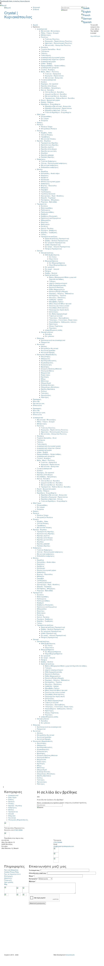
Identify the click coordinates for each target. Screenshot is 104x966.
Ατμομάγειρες (46, 365)
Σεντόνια (44, 206)
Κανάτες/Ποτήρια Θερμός (58, 291)
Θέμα (31, 876)
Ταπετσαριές (46, 55)
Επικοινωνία (37, 405)
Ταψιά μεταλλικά (55, 316)
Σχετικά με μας (38, 403)
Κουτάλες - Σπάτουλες (57, 297)
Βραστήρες (45, 367)
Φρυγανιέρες (46, 395)
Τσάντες (44, 53)
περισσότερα (95, 36)
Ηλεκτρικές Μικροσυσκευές (47, 354)
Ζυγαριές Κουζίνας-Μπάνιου (51, 369)
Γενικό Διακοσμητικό (48, 80)
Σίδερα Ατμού (46, 383)
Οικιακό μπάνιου (47, 332)
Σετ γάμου (45, 118)
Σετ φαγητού (49, 267)
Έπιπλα (39, 169)
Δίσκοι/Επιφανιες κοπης (53, 330)
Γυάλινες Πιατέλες (52, 39)
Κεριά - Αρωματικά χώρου (50, 100)
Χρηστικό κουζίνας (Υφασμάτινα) (57, 238)
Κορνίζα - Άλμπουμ (44, 141)
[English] (86, 11)
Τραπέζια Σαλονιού (48, 194)
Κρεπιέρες (45, 377)
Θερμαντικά (45, 373)
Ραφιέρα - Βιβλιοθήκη (49, 202)
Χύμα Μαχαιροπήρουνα (57, 265)
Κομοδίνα (44, 171)
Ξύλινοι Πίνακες (47, 135)
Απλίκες (44, 346)
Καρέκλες (44, 175)
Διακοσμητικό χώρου (48, 61)
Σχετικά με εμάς (39, 412)
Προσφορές (37, 399)
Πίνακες (40, 131)
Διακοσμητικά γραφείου (50, 68)
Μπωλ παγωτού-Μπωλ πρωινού (60, 304)
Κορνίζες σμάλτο (47, 147)
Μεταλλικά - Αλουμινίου (54, 78)
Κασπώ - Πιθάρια (47, 102)
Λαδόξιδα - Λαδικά (56, 300)
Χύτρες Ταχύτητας (56, 326)
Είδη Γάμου (41, 114)
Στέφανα (44, 120)
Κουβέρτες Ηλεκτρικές (49, 216)
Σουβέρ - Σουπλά (51, 273)
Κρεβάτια (44, 177)
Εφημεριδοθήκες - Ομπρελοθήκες (53, 66)
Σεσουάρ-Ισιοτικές (47, 385)
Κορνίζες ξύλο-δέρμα (49, 86)
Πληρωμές (8, 880)
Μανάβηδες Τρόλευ (56, 302)
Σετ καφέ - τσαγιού (52, 269)
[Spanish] (86, 22)
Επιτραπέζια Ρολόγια (49, 129)
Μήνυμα (32, 881)
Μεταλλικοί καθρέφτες (49, 165)
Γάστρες (52, 281)
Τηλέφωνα (45, 51)
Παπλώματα (45, 210)
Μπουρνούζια (46, 220)
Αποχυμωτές (45, 359)
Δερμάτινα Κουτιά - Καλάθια (56, 94)
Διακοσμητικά (42, 29)
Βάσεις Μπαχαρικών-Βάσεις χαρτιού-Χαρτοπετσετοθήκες (63, 278)
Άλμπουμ (44, 153)
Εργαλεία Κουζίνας (56, 287)
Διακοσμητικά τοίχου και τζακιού (53, 59)
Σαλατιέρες (53, 312)
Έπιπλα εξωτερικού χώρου (50, 182)
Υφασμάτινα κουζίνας (49, 236)
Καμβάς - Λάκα (46, 133)
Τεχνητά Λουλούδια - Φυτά (50, 49)
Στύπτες (44, 391)
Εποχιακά (40, 338)
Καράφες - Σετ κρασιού (49, 84)
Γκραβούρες (45, 137)
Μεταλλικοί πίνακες (48, 139)
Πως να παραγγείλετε (12, 874)
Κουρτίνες (44, 222)
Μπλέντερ (45, 381)
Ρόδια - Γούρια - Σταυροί (50, 33)
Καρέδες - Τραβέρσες (49, 232)
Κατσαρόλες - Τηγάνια (57, 295)
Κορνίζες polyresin (47, 155)
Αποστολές (8, 878)
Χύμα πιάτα (53, 259)
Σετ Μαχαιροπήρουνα (57, 263)
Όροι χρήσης (8, 882)
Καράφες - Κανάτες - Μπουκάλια (61, 293)
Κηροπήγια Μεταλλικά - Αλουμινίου (58, 106)
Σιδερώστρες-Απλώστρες (50, 387)
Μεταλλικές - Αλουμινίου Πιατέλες (58, 45)
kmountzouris (70, 955)
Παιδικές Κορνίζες (47, 157)
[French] (85, 15)
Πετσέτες (44, 226)
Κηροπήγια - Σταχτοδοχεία (50, 104)
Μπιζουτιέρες (46, 35)
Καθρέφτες (41, 159)
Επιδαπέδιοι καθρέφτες (49, 167)
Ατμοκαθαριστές (47, 363)
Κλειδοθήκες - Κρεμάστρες (51, 88)
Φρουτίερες (53, 324)
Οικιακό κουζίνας (47, 253)
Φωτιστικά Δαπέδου (48, 350)
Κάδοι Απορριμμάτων (57, 289)
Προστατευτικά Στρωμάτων (51, 218)
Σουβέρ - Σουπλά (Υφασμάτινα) (56, 241)
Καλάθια (48, 334)
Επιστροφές (8, 876)
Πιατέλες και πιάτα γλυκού (59, 306)
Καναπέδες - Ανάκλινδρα (50, 173)
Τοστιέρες (45, 393)
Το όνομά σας (34, 870)
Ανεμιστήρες (45, 357)
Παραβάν (44, 190)
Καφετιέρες (45, 375)
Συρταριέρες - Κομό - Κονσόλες (52, 196)
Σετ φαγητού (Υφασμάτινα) (55, 243)
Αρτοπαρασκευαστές (48, 361)
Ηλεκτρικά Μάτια (47, 371)
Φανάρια (44, 47)
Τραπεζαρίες (46, 192)
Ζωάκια (44, 82)
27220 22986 (18, 830)
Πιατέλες (44, 37)
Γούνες (43, 234)
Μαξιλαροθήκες (47, 208)
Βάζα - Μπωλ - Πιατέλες (50, 72)
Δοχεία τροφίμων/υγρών (58, 283)
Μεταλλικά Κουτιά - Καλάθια (56, 96)
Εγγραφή (36, 7)
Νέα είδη (36, 401)
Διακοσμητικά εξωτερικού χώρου (53, 57)
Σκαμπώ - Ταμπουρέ (48, 198)
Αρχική (35, 25)
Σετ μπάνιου (49, 336)
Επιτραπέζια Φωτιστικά (49, 348)
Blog (5, 884)
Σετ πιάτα (52, 257)
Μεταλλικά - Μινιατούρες (50, 31)
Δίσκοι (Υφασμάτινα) (53, 245)
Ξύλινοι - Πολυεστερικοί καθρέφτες (54, 163)
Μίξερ (43, 379)
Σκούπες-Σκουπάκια (48, 389)
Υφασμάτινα (42, 204)
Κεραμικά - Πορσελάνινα (54, 76)
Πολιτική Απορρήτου (11, 870)
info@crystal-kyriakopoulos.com (64, 846)
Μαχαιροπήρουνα (51, 261)
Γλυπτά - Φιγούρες (48, 70)
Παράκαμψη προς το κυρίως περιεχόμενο (15, 1)
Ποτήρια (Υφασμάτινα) (53, 249)
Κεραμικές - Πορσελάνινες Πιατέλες (58, 41)
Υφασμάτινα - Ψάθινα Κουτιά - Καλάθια (60, 98)
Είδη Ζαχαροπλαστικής (57, 285)
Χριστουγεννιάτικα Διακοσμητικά (53, 340)
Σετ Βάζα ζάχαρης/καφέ (58, 314)
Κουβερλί (44, 214)
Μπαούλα (44, 188)
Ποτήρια (48, 271)
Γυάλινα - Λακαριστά (53, 74)
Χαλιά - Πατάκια (47, 228)
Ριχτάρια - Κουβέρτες (49, 230)
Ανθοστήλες (45, 184)
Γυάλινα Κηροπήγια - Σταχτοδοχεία (58, 112)
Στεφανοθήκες (46, 116)
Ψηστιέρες (45, 397)
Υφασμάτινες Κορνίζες (49, 143)
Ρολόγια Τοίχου (46, 127)
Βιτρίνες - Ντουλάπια (49, 186)
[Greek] (85, 8)
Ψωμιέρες (52, 328)
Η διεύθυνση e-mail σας (38, 873)
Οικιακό (40, 251)
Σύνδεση (36, 9)
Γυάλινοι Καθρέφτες (48, 161)
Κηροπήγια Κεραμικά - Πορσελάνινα (58, 108)
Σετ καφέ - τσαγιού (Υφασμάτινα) (57, 247)
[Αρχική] (3, 5)
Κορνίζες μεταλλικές (49, 151)
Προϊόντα (36, 27)
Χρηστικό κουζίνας (51, 275)
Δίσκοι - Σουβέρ (46, 63)
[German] (86, 18)
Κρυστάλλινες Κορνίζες (49, 145)
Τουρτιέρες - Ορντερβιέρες (59, 318)
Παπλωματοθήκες (47, 212)
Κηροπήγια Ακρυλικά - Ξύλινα (56, 110)
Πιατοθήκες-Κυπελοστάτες (58, 308)
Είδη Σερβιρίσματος (52, 255)
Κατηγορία (33, 879)
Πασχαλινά (45, 342)
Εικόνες (40, 122)
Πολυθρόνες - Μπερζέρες (50, 200)
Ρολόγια (40, 125)
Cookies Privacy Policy (11, 872)
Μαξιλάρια (45, 224)
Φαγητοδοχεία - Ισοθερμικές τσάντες (62, 322)
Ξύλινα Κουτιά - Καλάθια (54, 92)
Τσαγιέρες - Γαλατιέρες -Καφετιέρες (63, 320)
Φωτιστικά (40, 344)
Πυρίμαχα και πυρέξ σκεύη (59, 310)
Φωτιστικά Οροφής (48, 352)
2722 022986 (58, 842)
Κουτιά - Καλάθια (47, 90)
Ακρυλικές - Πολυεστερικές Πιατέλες (58, 43)
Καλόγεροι (45, 179)
